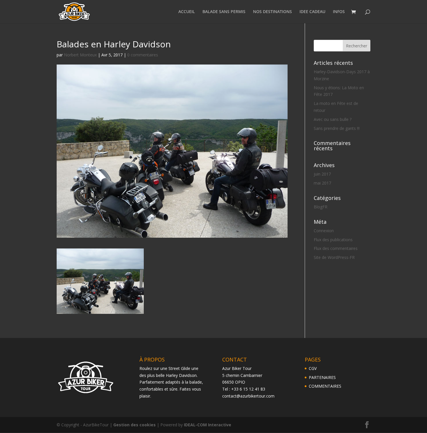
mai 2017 (322, 183)
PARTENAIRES (322, 377)
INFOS (339, 12)
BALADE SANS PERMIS (223, 12)
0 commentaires (142, 55)
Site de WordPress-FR (334, 257)
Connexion (324, 230)
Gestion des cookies (134, 424)
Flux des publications (333, 239)
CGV (313, 368)
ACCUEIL (186, 12)
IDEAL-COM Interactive (207, 424)
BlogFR (320, 207)
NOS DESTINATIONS (272, 12)
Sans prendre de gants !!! (337, 128)
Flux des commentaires (336, 248)
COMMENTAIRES (325, 386)
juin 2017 (322, 174)
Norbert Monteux (80, 55)
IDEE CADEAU (312, 12)
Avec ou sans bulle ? (332, 119)
